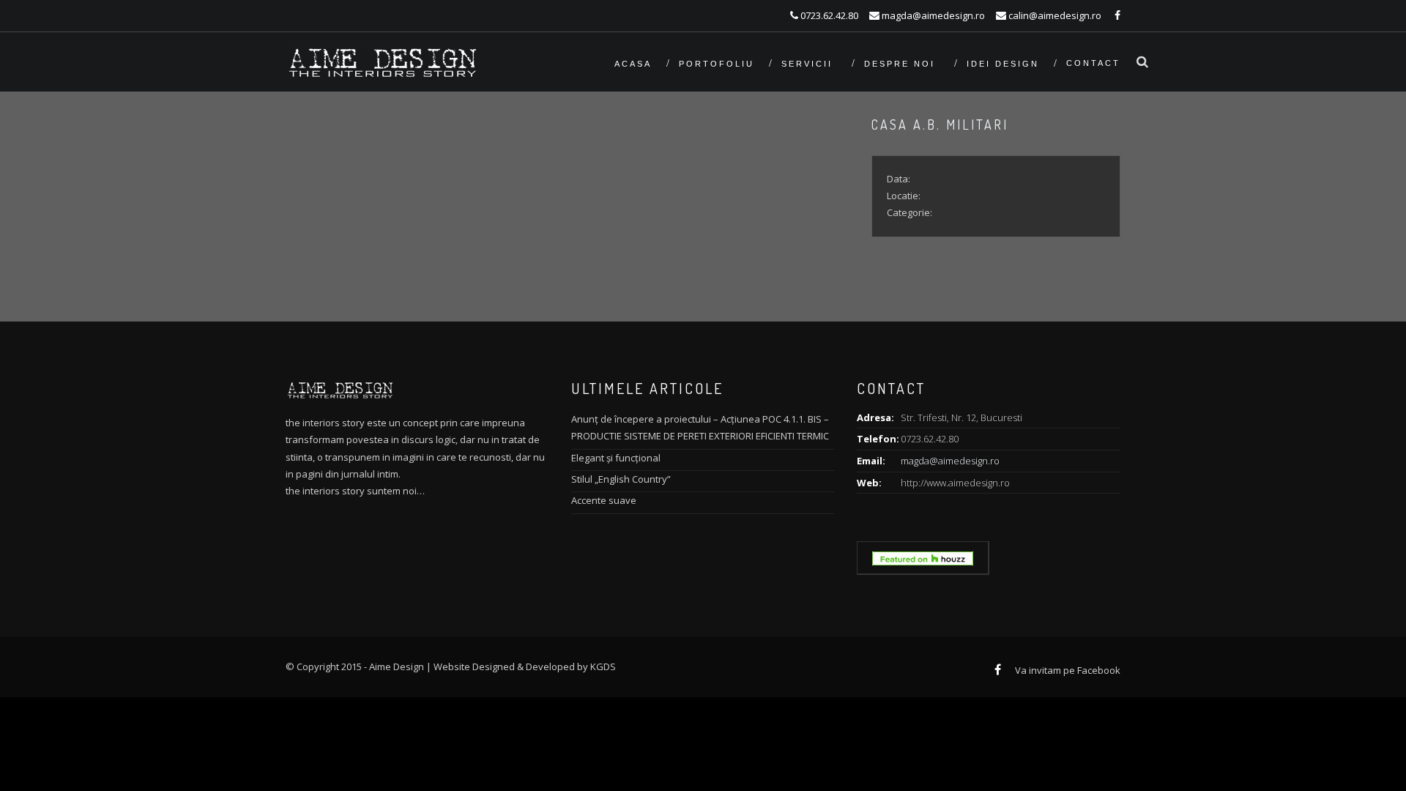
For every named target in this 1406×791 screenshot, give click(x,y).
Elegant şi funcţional (616, 457)
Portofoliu (716, 63)
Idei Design (1003, 63)
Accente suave (603, 500)
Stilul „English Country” (621, 479)
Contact (1093, 63)
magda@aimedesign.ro (950, 460)
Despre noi (902, 63)
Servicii (809, 63)
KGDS (603, 666)
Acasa (633, 63)
